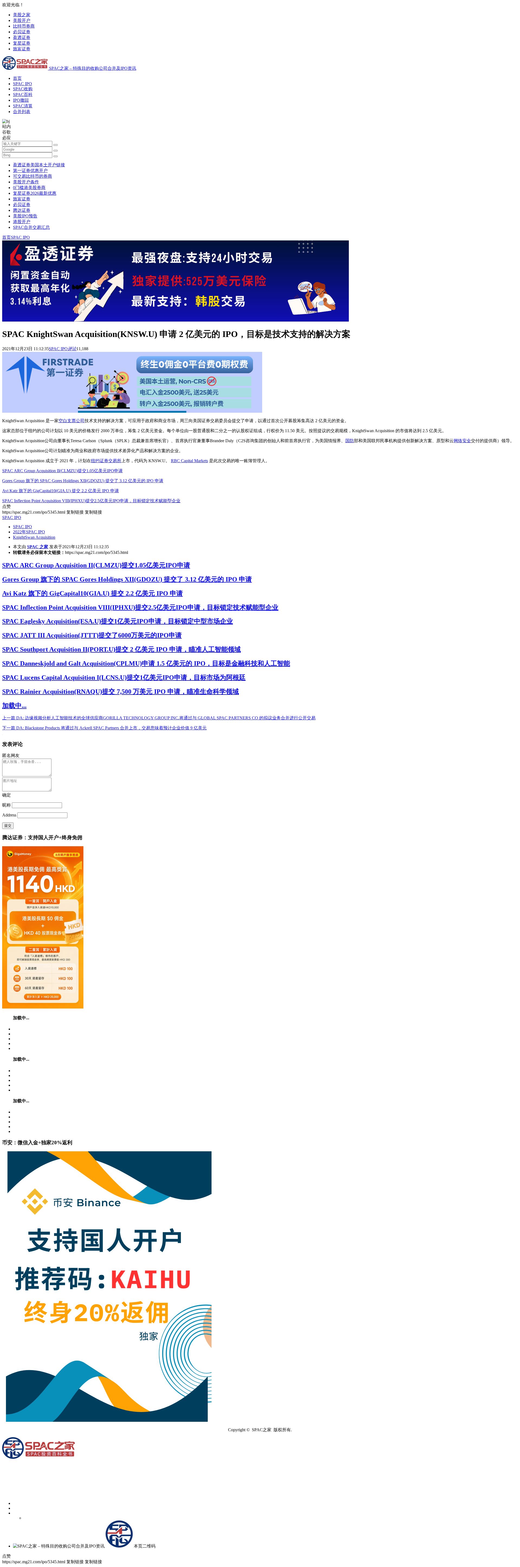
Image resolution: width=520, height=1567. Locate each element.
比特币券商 (24, 26)
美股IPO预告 (25, 216)
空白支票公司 (71, 420)
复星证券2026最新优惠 (34, 193)
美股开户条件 (26, 182)
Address (9, 815)
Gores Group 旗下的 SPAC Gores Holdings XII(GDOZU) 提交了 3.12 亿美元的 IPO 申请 (82, 480)
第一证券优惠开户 (30, 170)
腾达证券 (21, 210)
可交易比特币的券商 (32, 176)
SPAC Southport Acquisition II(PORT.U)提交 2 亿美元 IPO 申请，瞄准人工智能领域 (121, 649)
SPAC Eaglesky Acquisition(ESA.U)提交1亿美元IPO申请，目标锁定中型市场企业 (117, 621)
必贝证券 (21, 31)
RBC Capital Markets (189, 460)
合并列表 (21, 111)
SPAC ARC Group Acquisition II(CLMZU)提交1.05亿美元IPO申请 (62, 470)
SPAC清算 (22, 106)
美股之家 (21, 14)
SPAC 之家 (37, 546)
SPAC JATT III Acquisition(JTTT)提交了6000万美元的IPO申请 (92, 635)
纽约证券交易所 (106, 460)
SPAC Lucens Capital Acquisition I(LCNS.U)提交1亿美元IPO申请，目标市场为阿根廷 (124, 677)
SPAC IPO (22, 83)
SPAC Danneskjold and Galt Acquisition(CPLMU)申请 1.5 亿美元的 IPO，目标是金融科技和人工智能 (146, 663)
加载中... (14, 705)
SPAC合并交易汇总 (31, 227)
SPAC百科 (22, 94)
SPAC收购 (22, 89)
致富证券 (21, 49)
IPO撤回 (21, 100)
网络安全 (462, 440)
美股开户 (21, 20)
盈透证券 (21, 37)
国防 (349, 440)
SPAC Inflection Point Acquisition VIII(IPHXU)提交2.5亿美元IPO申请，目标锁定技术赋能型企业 (91, 500)
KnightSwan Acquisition (34, 537)
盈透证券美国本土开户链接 (39, 165)
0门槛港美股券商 (29, 187)
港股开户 (21, 221)
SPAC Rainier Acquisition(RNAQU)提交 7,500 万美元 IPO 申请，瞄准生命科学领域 (120, 691)
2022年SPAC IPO (29, 532)
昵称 (6, 805)
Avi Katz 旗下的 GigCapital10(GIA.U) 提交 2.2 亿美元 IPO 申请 (60, 490)
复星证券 (21, 43)
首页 (17, 78)
